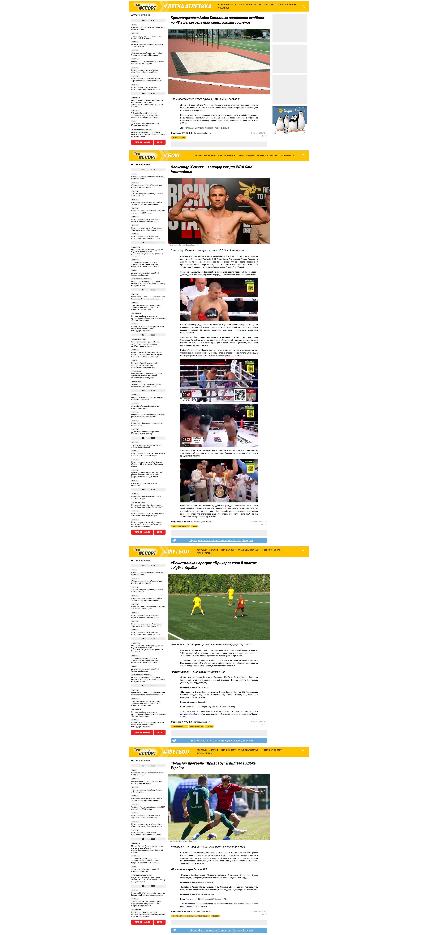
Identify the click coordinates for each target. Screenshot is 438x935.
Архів (160, 142)
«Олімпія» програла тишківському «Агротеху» (144, 484)
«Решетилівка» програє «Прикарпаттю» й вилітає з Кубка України (146, 37)
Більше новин (142, 142)
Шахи (135, 360)
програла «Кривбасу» (189, 714)
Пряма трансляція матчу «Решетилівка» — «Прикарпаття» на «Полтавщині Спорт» (147, 80)
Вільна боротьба (139, 502)
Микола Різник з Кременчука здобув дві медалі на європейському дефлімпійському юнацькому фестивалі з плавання (147, 103)
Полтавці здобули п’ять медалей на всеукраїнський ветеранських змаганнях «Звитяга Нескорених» (148, 318)
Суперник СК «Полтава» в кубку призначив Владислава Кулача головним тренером (148, 298)
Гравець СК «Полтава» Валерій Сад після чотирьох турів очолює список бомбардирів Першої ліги (147, 329)
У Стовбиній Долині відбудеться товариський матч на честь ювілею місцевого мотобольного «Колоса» (145, 115)
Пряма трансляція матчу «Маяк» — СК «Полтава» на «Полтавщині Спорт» (146, 88)
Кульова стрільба (139, 339)
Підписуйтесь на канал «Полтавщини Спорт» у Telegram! (221, 540)
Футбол (135, 33)
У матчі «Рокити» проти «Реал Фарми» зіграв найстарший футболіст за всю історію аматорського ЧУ (146, 307)
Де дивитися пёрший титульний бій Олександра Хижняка (145, 125)
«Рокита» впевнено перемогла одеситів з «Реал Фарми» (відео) (146, 446)
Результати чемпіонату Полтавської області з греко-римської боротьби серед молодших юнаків (148, 134)
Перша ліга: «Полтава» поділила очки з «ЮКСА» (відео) (146, 497)
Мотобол (136, 110)
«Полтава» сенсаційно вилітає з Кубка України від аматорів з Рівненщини (146, 54)
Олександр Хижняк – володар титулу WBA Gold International (148, 28)
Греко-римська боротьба (142, 129)
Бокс (134, 25)
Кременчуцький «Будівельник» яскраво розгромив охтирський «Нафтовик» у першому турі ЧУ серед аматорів (146, 475)
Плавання (136, 98)
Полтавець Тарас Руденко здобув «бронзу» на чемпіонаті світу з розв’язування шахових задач (144, 365)
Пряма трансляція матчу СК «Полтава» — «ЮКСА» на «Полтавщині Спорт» (147, 515)
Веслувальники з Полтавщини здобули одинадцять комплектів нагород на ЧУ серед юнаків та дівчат (146, 376)
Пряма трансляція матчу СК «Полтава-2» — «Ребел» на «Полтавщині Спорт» (148, 455)
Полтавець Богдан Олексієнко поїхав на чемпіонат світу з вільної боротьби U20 (147, 506)
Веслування (137, 371)
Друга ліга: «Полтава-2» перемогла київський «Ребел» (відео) (145, 433)
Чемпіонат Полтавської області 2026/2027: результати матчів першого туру (148, 416)
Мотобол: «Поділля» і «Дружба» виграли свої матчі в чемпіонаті (147, 399)
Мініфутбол (137, 381)
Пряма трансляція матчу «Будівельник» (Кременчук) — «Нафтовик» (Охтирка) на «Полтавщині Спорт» (146, 524)
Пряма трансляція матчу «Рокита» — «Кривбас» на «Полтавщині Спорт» (145, 71)
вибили (191, 906)
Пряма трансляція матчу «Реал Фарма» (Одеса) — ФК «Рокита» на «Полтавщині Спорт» (147, 464)
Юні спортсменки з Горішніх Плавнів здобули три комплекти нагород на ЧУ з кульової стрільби (145, 344)
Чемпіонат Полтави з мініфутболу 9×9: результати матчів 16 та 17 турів (146, 385)
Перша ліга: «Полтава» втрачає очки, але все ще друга (147, 424)
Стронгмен (137, 313)
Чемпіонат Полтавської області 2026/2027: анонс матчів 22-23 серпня (148, 63)
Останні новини (140, 15)
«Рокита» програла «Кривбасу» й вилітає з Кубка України (147, 45)
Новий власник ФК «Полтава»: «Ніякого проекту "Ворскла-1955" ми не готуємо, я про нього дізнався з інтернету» (147, 354)
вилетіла (242, 714)
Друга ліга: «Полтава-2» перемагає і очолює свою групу (145, 407)
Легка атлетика (189, 6)
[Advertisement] (289, 28)
